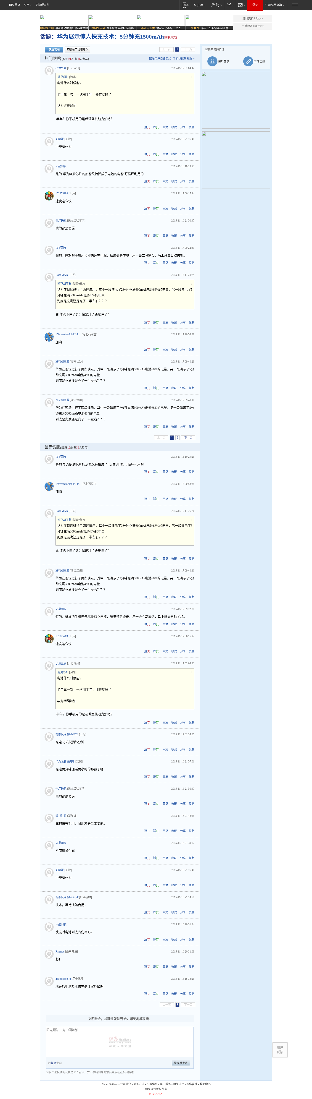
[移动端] (186, 5)
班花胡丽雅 (64, 283)
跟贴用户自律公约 (160, 58)
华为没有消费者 (65, 761)
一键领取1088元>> (253, 26)
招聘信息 (152, 1084)
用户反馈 (280, 1050)
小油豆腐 (61, 68)
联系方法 (138, 1084)
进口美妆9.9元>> (253, 18)
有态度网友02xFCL (67, 734)
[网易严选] (216, 5)
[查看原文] (170, 37)
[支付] (230, 5)
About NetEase (109, 1084)
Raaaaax (60, 951)
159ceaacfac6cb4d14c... (68, 334)
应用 (26, 5)
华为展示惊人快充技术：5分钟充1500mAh (110, 37)
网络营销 (191, 1084)
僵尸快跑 (61, 220)
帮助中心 (205, 1084)
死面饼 (60, 139)
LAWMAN (62, 275)
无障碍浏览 (42, 5)
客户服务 (165, 1084)
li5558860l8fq (63, 978)
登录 (255, 5)
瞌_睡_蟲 (61, 815)
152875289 (62, 193)
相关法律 (178, 1084)
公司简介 (125, 1084)
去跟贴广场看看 (76, 49)
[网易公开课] (200, 5)
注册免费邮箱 (273, 5)
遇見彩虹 (63, 77)
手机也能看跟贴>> (184, 58)
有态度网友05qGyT (67, 897)
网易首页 (14, 5)
